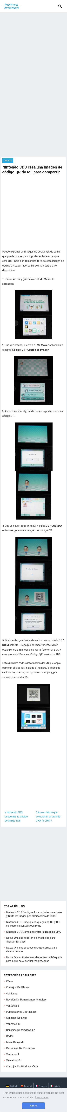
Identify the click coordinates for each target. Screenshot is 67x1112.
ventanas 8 (12, 1005)
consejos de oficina (17, 987)
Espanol (28, 1086)
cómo (9, 981)
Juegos (8, 161)
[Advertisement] (33, 47)
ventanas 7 (12, 1054)
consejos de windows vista (22, 1066)
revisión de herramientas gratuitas (26, 999)
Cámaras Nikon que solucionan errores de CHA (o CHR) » (48, 816)
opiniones (11, 993)
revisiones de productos (20, 1048)
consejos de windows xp (20, 1030)
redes (9, 1036)
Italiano (57, 1086)
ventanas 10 (13, 1024)
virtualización (13, 1060)
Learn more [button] (41, 1097)
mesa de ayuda (15, 1042)
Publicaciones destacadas (21, 1011)
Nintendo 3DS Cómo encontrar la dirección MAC (33, 931)
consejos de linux (16, 1017)
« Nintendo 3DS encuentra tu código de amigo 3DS (16, 816)
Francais (43, 1086)
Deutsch (13, 1086)
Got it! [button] (33, 1105)
